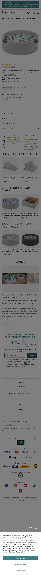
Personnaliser (20, 570)
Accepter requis (20, 564)
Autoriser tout (20, 558)
